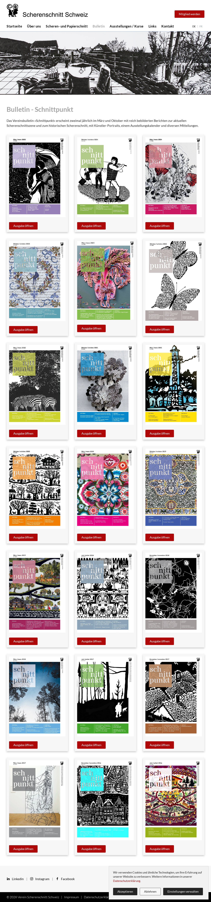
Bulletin (99, 26)
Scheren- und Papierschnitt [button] (67, 26)
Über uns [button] (34, 26)
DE (194, 26)
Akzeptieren (125, 891)
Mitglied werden (189, 14)
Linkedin (17, 879)
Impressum (71, 897)
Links (153, 26)
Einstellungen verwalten (183, 891)
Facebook (67, 879)
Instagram (41, 879)
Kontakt (167, 26)
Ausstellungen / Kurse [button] (127, 26)
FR (200, 26)
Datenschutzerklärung (99, 897)
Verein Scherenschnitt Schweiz (38, 897)
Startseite (14, 26)
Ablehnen (150, 891)
